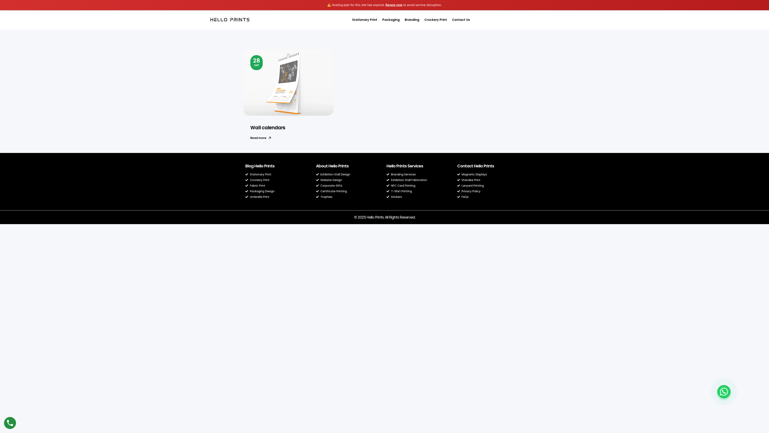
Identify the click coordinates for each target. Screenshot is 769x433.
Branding (412, 20)
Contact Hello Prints (475, 166)
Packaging (391, 20)
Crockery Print (435, 20)
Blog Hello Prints (260, 166)
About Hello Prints (332, 166)
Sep (256, 62)
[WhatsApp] (724, 391)
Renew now (394, 5)
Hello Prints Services (405, 166)
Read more (258, 138)
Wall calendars (267, 127)
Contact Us (461, 20)
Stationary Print (364, 20)
